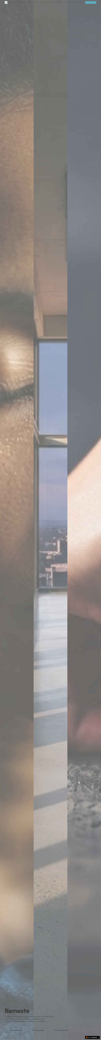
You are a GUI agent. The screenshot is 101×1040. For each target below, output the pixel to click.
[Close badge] (98, 1037)
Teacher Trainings (57, 2)
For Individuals (45, 2)
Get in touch (90, 2)
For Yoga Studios (33, 2)
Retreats (68, 2)
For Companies (21, 2)
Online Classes (77, 2)
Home (13, 2)
